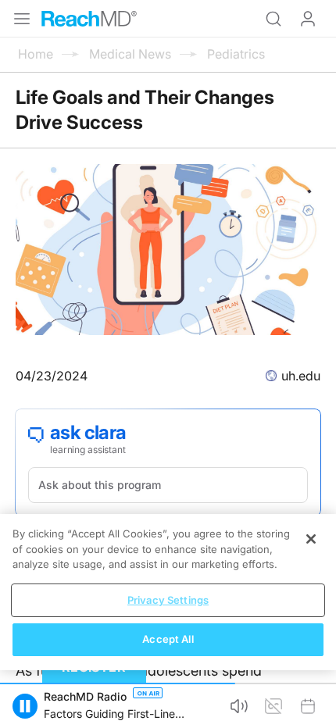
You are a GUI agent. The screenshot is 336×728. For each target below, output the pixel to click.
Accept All (167, 639)
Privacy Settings (168, 600)
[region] (168, 592)
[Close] (311, 539)
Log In (307, 18)
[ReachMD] (89, 19)
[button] (25, 706)
